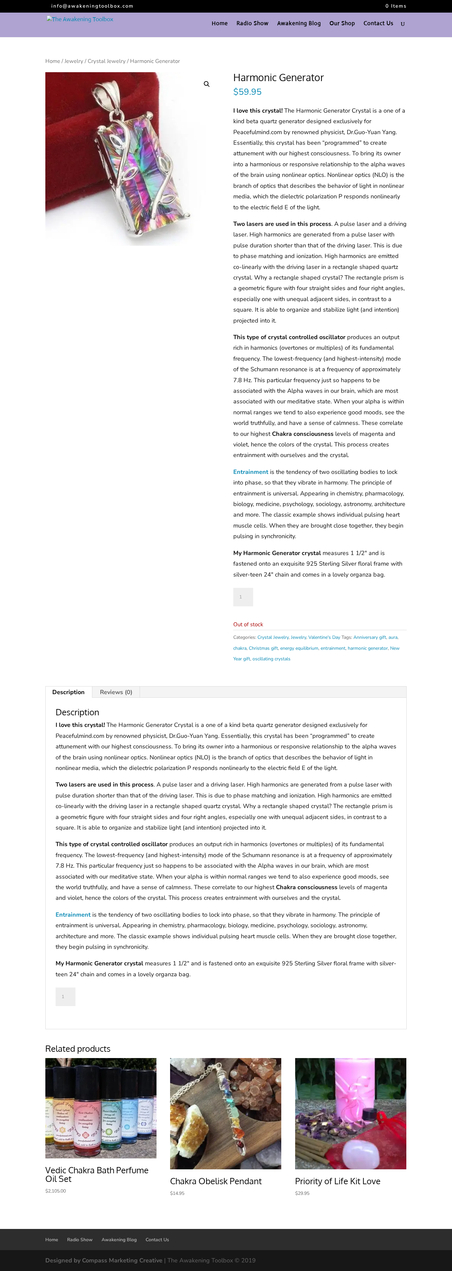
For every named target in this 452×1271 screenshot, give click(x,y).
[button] (207, 84)
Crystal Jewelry (107, 61)
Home (220, 24)
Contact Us (378, 24)
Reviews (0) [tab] (116, 692)
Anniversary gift (369, 637)
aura (392, 637)
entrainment (333, 648)
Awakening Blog (299, 24)
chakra (240, 648)
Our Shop (342, 24)
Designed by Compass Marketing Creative (103, 1260)
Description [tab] (68, 692)
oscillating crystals (271, 659)
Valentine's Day (324, 637)
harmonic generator (368, 648)
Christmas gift (263, 648)
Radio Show (253, 24)
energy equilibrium (299, 648)
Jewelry (74, 61)
